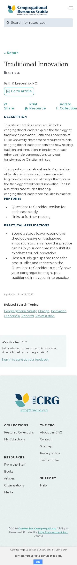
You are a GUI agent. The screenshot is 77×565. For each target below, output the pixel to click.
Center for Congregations (37, 528)
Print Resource (37, 106)
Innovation (58, 311)
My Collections (14, 439)
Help (43, 485)
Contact (46, 439)
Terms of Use (49, 460)
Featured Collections (19, 432)
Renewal (27, 316)
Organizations (14, 485)
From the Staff (14, 464)
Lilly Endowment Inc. (53, 532)
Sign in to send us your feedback (25, 359)
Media (8, 492)
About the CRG (51, 432)
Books (8, 471)
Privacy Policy (50, 453)
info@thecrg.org (34, 410)
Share (9, 108)
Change (43, 311)
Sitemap (46, 446)
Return (12, 53)
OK (38, 561)
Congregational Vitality (20, 311)
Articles (9, 478)
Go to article (21, 91)
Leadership (12, 316)
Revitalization (45, 316)
